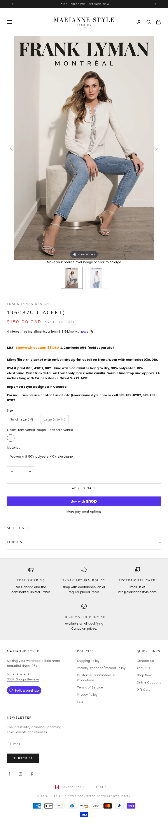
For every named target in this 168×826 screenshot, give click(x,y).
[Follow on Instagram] (20, 774)
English (102, 786)
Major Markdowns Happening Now (84, 4)
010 (154, 359)
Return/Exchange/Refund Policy (101, 668)
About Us (143, 668)
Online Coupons (148, 682)
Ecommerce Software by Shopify (104, 796)
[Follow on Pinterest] (32, 774)
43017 (38, 368)
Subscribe (23, 758)
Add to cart (84, 488)
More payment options (84, 511)
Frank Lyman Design (28, 304)
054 (10, 368)
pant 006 (24, 368)
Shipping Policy (88, 661)
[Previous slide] (11, 148)
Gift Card (143, 689)
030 (147, 359)
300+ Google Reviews (23, 679)
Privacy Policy (87, 694)
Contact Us (145, 661)
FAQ (80, 702)
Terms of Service (90, 687)
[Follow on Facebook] (9, 774)
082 (48, 368)
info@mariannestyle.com (85, 395)
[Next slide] (156, 148)
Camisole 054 (74, 347)
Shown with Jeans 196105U (37, 347)
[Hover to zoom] (84, 148)
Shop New (143, 675)
